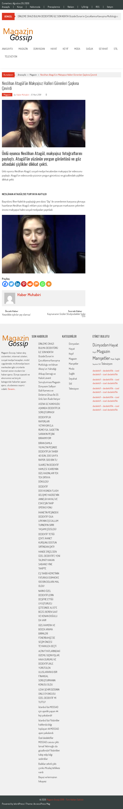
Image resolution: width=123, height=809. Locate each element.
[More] (49, 284)
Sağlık (89, 48)
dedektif (97, 370)
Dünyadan (39, 48)
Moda (77, 48)
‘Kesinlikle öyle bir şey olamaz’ (16, 315)
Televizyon (11, 56)
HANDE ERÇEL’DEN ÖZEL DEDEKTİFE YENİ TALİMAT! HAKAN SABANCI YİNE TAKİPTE (49, 560)
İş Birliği (85, 7)
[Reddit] (30, 284)
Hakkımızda (35, 7)
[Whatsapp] (42, 284)
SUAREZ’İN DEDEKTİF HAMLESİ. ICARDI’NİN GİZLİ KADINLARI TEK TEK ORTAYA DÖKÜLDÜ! (48, 473)
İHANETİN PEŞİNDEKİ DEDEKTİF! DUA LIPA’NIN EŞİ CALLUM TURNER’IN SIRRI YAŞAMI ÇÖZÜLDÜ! (48, 521)
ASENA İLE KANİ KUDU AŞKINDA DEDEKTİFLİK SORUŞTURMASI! (49, 408)
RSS (97, 7)
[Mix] (36, 284)
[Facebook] (5, 284)
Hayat (54, 48)
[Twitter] (11, 284)
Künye (19, 7)
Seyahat (103, 48)
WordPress (19, 803)
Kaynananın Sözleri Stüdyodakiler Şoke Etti (66, 315)
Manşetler (73, 363)
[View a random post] (116, 64)
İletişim (110, 7)
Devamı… (12, 389)
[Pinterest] (24, 284)
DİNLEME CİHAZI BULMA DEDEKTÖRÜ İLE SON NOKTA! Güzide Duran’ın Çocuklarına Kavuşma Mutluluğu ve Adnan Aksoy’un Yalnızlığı (49, 356)
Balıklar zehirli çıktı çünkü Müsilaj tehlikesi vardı (49, 768)
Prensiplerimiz (54, 7)
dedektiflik (108, 370)
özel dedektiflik (110, 374)
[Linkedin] (17, 284)
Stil (116, 48)
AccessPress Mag (41, 803)
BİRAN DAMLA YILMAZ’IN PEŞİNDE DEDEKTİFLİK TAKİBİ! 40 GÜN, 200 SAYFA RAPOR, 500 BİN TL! (48, 451)
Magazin (23, 48)
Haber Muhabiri (22, 94)
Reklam (71, 7)
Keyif (66, 48)
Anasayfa (6, 7)
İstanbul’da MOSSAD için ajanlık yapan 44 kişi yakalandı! (48, 711)
